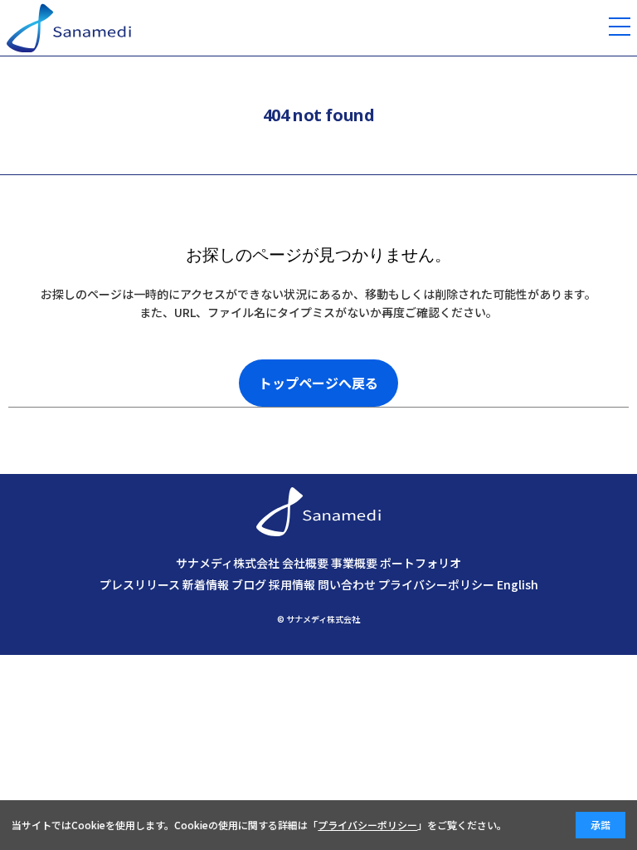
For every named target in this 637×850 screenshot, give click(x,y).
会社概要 (305, 562)
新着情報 (205, 584)
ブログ (248, 584)
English (517, 584)
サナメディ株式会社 (228, 562)
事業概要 (354, 562)
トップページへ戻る (318, 383)
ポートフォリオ (420, 562)
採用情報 (292, 584)
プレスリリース (140, 584)
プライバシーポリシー (436, 584)
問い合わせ (347, 584)
